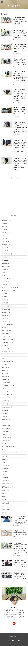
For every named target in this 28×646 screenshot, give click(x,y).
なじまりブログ (14, 6)
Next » (17, 178)
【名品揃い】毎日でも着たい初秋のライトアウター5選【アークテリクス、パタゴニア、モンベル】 (20, 576)
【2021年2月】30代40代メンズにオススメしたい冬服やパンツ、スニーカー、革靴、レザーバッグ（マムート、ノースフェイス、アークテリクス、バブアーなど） (20, 145)
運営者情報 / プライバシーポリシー (16, 636)
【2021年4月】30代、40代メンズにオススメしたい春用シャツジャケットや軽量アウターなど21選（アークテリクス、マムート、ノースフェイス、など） (20, 95)
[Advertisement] (14, 200)
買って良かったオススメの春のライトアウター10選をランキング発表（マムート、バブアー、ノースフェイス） (20, 111)
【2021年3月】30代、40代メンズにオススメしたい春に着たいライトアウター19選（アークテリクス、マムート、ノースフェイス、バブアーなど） (20, 127)
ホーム (6, 636)
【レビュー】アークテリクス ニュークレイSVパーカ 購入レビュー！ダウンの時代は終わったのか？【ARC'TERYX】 (20, 520)
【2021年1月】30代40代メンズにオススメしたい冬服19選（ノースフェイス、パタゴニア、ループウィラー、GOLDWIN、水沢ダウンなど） (20, 163)
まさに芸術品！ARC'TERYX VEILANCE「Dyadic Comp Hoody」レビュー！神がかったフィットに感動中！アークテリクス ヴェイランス (20, 548)
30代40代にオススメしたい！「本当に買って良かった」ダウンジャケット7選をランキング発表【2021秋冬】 (20, 33)
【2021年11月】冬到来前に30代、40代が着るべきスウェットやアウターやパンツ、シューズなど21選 (20, 48)
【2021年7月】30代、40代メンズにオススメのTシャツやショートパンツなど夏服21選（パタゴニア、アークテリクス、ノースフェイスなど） (20, 77)
